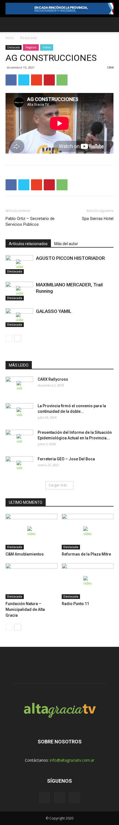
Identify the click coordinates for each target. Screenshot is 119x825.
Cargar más (58, 485)
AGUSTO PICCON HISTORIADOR (70, 258)
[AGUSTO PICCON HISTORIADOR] (19, 264)
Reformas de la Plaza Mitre (86, 554)
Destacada (28, 37)
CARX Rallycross (53, 379)
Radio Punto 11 (75, 603)
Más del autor (66, 244)
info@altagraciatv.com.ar (72, 760)
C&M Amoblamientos (25, 554)
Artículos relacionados (28, 244)
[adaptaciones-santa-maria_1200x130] (59, 8)
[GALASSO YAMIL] (19, 317)
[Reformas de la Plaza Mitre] (88, 531)
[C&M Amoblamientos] (32, 531)
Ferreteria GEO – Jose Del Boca (66, 459)
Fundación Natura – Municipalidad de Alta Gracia (25, 609)
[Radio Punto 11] (88, 581)
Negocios (30, 47)
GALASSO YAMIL (53, 311)
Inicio (10, 37)
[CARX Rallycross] (19, 386)
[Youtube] (74, 797)
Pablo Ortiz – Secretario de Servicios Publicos (30, 221)
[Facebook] (44, 797)
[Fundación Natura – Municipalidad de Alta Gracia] (32, 581)
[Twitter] (59, 797)
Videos (47, 47)
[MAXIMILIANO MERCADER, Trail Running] (19, 291)
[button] (111, 24)
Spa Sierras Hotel (97, 218)
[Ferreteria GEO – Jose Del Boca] (19, 466)
